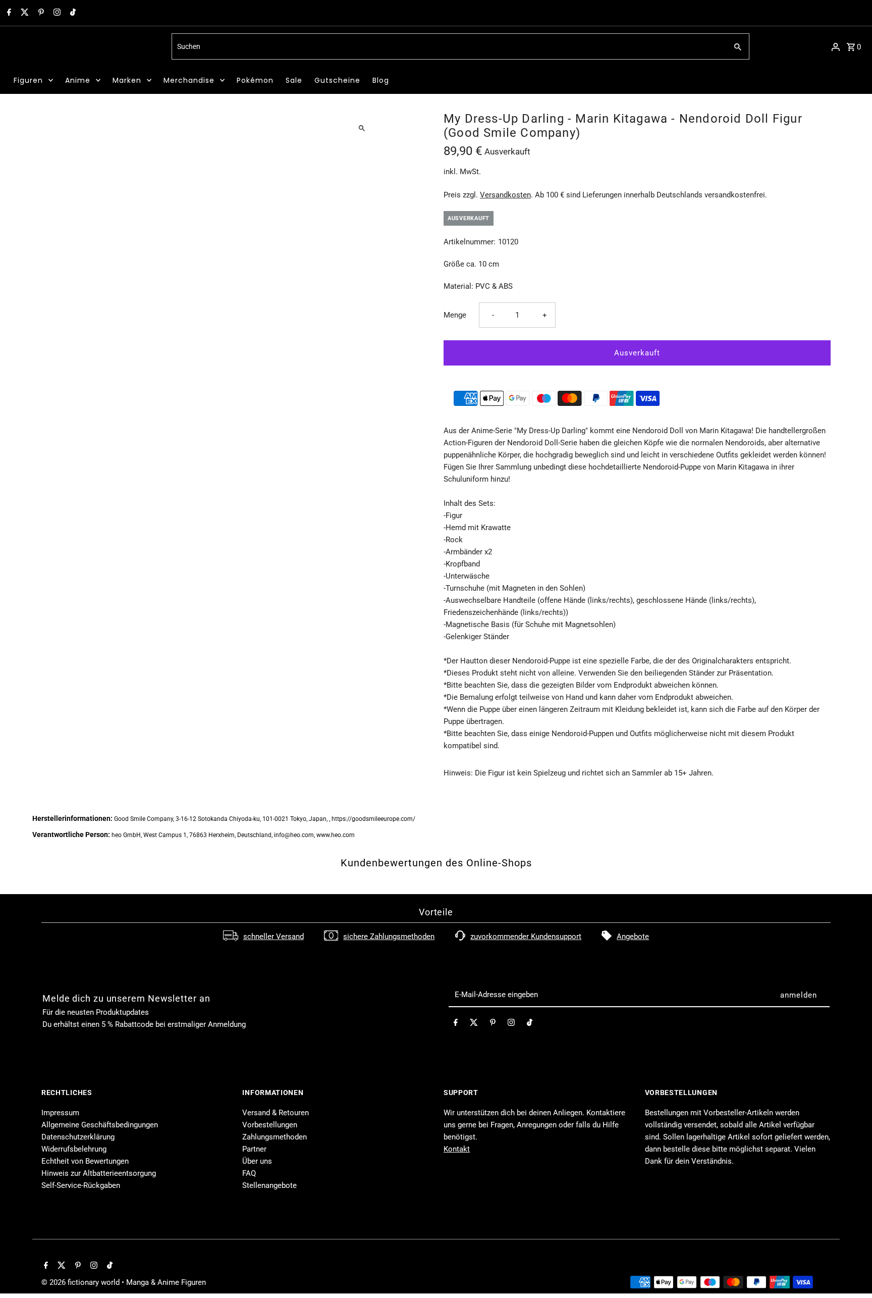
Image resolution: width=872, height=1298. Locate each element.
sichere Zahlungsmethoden (388, 936)
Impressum (60, 1112)
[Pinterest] (40, 13)
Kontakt (457, 1149)
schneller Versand (273, 936)
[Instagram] (56, 13)
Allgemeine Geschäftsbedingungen (99, 1124)
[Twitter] (23, 13)
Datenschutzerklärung (78, 1136)
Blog (380, 80)
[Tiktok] (72, 13)
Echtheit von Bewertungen (85, 1161)
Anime (77, 80)
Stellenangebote (269, 1185)
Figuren (28, 80)
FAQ (249, 1173)
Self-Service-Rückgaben (80, 1185)
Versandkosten (505, 194)
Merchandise (189, 80)
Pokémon (255, 80)
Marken (127, 80)
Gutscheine (337, 80)
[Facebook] (8, 13)
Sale (294, 80)
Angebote (633, 936)
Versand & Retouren (275, 1112)
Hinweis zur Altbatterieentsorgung (98, 1173)
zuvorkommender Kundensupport (525, 936)
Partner (254, 1149)
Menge (455, 315)
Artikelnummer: (470, 241)
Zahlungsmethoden (274, 1136)
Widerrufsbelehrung (73, 1149)
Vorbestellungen (269, 1124)
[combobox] (448, 46)
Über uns (257, 1161)
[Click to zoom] (361, 128)
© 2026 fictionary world (81, 1282)
